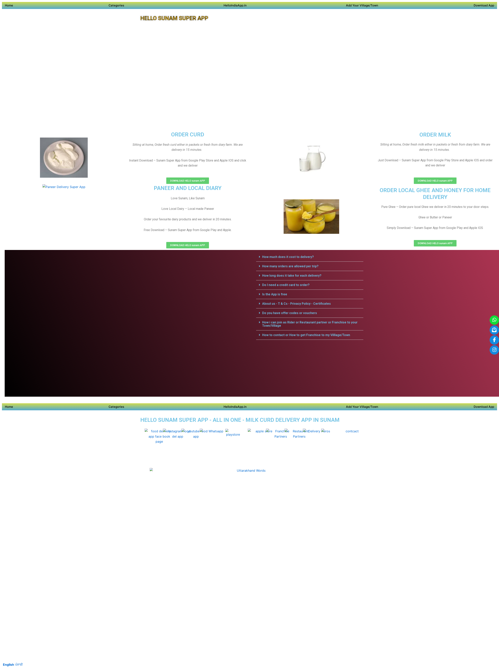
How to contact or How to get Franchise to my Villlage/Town (306, 335)
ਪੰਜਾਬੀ (19, 664)
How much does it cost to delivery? (288, 257)
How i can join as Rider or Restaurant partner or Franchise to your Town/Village (309, 323)
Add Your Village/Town (362, 5)
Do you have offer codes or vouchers (289, 313)
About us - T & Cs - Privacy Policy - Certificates (296, 303)
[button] (309, 257)
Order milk (435, 135)
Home (9, 5)
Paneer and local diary (187, 188)
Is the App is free (274, 294)
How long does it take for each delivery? (291, 275)
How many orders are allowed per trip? (290, 266)
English (8, 664)
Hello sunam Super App (174, 18)
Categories (116, 5)
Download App (484, 5)
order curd (187, 134)
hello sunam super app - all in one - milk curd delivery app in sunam (240, 420)
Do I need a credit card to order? (286, 285)
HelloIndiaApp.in (235, 5)
